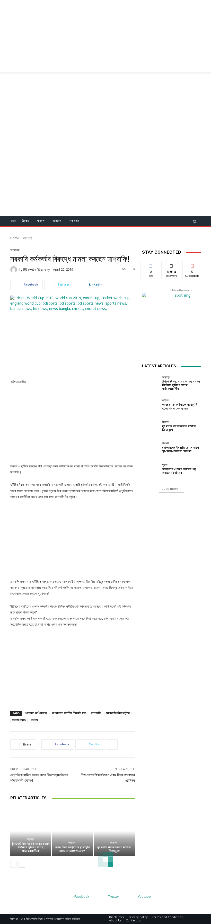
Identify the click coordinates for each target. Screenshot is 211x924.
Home (14, 238)
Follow (171, 264)
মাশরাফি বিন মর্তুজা (118, 713)
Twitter (113, 897)
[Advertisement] (105, 36)
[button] (195, 221)
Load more (170, 488)
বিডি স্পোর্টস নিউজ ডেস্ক (36, 269)
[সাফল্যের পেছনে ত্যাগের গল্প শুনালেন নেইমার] (151, 469)
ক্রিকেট (113, 842)
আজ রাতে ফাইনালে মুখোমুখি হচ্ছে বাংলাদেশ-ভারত (72, 849)
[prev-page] (13, 864)
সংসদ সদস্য (18, 720)
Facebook (81, 897)
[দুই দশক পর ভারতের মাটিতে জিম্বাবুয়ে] (114, 831)
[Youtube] (129, 897)
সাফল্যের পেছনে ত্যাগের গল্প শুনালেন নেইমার (179, 471)
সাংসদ (34, 720)
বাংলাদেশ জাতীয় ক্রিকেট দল (69, 713)
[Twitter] (99, 897)
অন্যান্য (27, 238)
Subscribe (192, 264)
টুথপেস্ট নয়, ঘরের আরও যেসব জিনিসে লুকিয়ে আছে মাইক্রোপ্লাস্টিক (31, 847)
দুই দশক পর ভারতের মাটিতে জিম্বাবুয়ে (114, 849)
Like (150, 264)
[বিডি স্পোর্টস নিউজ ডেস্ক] (14, 269)
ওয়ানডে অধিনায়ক (36, 713)
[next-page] (22, 864)
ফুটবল (165, 465)
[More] (112, 744)
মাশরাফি (96, 713)
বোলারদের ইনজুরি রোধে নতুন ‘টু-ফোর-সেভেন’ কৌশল (180, 449)
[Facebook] (65, 897)
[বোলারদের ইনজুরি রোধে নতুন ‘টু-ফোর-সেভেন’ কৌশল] (151, 447)
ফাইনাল (71, 842)
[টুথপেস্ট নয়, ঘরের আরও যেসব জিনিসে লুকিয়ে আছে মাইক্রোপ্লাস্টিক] (30, 831)
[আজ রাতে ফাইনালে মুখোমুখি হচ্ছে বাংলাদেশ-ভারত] (72, 831)
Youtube (144, 897)
